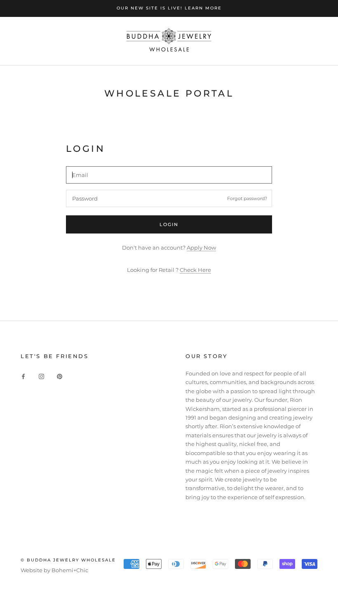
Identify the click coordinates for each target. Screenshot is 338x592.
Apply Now (201, 247)
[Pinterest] (59, 376)
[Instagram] (41, 376)
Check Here (195, 270)
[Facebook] (23, 376)
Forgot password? (247, 198)
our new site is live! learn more (169, 8)
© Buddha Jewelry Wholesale (68, 560)
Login (169, 224)
